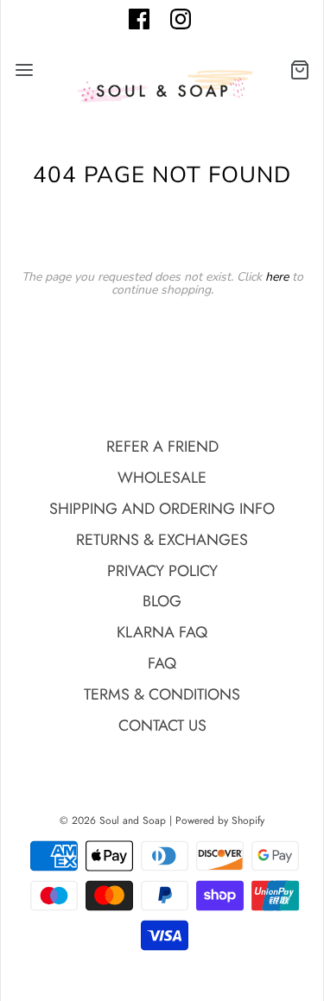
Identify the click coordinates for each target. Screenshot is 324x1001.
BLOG (162, 601)
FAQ (162, 663)
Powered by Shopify (219, 820)
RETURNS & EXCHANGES (162, 540)
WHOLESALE (162, 477)
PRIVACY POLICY (162, 571)
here (277, 277)
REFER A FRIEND (162, 446)
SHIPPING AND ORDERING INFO (162, 508)
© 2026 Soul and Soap (113, 820)
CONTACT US (162, 725)
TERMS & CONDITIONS (162, 694)
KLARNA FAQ (162, 632)
